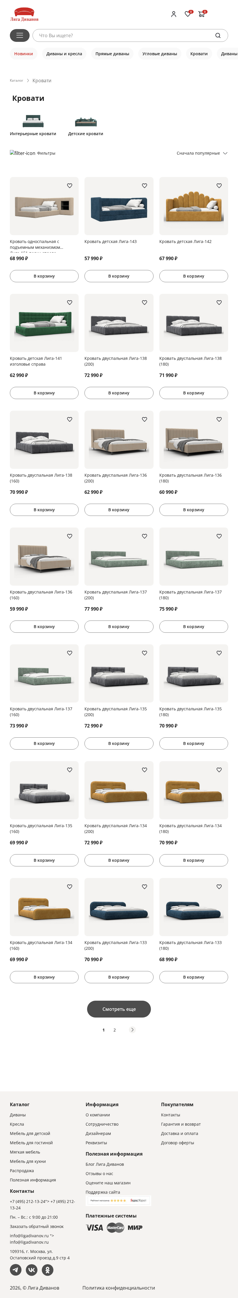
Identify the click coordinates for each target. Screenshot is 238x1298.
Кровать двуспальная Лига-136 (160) (41, 594)
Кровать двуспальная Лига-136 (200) (115, 478)
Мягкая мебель (25, 1152)
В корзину (44, 276)
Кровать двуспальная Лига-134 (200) (115, 828)
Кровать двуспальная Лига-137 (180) (190, 594)
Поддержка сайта (103, 1192)
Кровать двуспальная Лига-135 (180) (190, 711)
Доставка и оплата (179, 1133)
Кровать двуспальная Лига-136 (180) (190, 478)
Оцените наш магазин (108, 1183)
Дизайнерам (98, 1133)
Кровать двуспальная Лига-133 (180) (190, 945)
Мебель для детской (30, 1133)
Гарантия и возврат (181, 1124)
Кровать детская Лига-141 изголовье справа (36, 361)
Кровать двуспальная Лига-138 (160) (41, 478)
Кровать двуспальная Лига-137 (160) (41, 711)
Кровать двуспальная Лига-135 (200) (115, 711)
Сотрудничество (102, 1124)
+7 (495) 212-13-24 (27, 1201)
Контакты (170, 1115)
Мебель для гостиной (31, 1142)
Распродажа (22, 1170)
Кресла (17, 1124)
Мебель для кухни (28, 1161)
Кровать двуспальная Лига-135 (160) (41, 828)
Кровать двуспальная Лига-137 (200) (115, 594)
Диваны (18, 1115)
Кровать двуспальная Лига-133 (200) (115, 945)
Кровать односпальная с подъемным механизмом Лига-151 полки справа (35, 246)
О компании (98, 1115)
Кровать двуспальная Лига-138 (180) (190, 361)
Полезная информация (33, 1180)
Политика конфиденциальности (118, 1288)
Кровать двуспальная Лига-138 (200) (115, 361)
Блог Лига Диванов (105, 1164)
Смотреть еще (119, 1009)
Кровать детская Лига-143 (110, 241)
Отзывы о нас (99, 1173)
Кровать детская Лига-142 (185, 241)
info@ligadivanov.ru (29, 1235)
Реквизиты (96, 1142)
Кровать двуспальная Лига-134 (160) (41, 945)
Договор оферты (177, 1142)
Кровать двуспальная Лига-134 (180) (190, 828)
